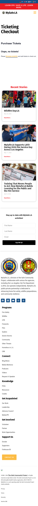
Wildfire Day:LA (11, 110)
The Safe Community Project (17, 475)
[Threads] (23, 300)
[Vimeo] (8, 300)
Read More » (7, 117)
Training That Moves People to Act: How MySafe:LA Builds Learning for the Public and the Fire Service (18, 187)
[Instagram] (18, 300)
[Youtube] (13, 300)
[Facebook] (3, 300)
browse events (12, 56)
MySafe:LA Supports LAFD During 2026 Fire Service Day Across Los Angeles (18, 147)
